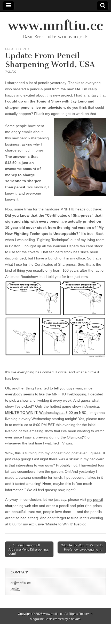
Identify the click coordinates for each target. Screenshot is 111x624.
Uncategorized (17, 49)
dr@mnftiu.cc (21, 583)
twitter (15, 588)
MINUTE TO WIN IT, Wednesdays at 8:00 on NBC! (46, 412)
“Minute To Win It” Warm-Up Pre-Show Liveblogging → (81, 547)
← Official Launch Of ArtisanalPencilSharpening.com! (29, 549)
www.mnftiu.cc (55, 25)
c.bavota (75, 619)
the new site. (71, 89)
